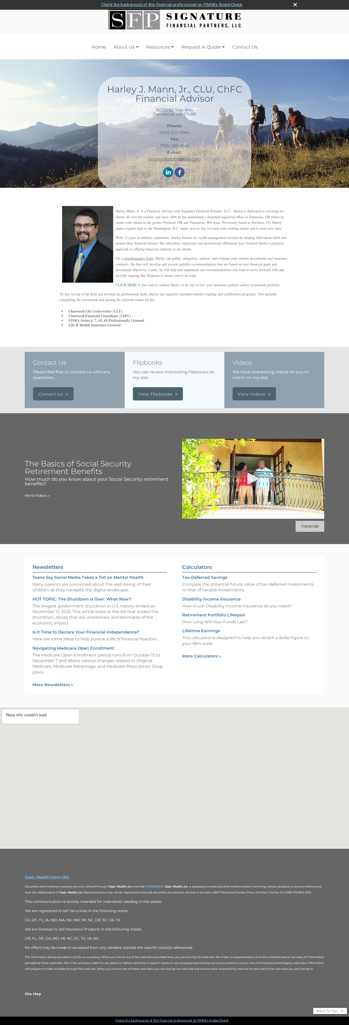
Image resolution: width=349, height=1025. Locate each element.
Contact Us (245, 47)
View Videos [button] (251, 394)
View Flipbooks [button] (155, 394)
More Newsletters (52, 684)
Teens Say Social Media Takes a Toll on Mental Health (88, 577)
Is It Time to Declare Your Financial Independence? (85, 632)
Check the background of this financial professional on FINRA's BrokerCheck (171, 4)
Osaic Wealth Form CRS (47, 877)
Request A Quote (201, 47)
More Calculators (201, 656)
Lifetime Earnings (201, 630)
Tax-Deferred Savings (204, 577)
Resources (158, 47)
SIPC (159, 886)
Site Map (33, 994)
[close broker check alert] (295, 5)
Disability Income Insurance (211, 599)
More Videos (37, 495)
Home (98, 47)
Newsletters (47, 567)
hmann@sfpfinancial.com (174, 159)
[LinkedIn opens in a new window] (168, 172)
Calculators (197, 567)
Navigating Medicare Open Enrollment (73, 648)
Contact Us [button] (50, 394)
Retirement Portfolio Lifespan (213, 615)
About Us (124, 47)
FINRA (150, 886)
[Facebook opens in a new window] (180, 172)
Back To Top (328, 1011)
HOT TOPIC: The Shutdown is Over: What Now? (81, 599)
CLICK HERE (126, 284)
